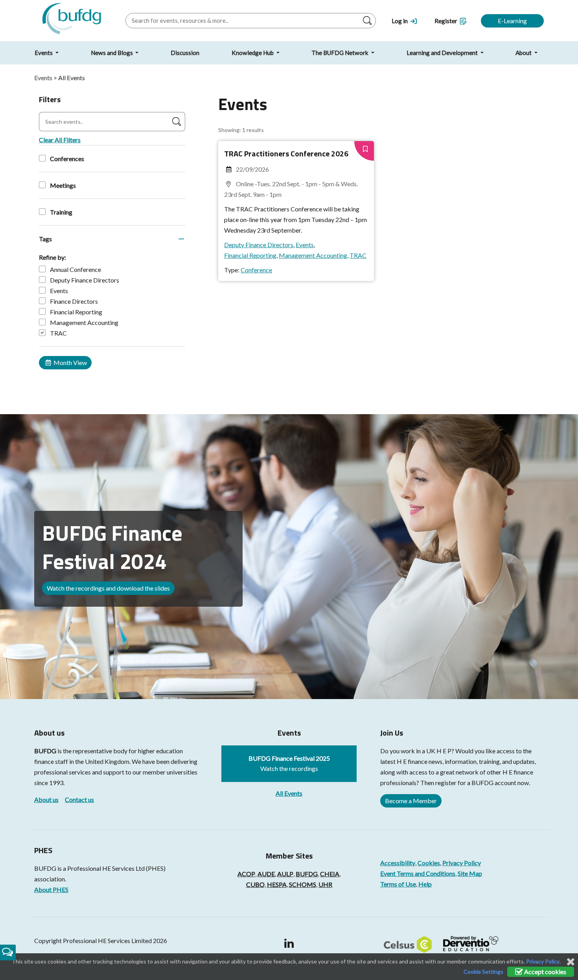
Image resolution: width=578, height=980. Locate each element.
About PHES (51, 889)
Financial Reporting (76, 312)
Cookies (429, 862)
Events (44, 52)
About (524, 52)
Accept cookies (544, 971)
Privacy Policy (461, 862)
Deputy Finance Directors (84, 280)
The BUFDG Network (340, 52)
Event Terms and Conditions (417, 873)
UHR (325, 884)
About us (46, 799)
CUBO (255, 884)
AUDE (266, 873)
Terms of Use (398, 884)
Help (425, 884)
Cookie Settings (483, 971)
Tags (45, 238)
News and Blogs (112, 52)
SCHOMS (302, 884)
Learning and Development (443, 52)
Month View (69, 362)
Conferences (67, 158)
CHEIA (329, 873)
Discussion (185, 52)
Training (61, 212)
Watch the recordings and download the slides (108, 588)
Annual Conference (75, 269)
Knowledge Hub (253, 52)
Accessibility (397, 862)
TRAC (58, 333)
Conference (256, 269)
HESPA (277, 884)
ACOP (246, 873)
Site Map (470, 873)
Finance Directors (74, 301)
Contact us (79, 799)
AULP (285, 873)
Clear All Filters (60, 139)
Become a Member (411, 800)
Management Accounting (84, 322)
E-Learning (512, 20)
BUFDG (45, 750)
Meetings (63, 185)
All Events (289, 793)
